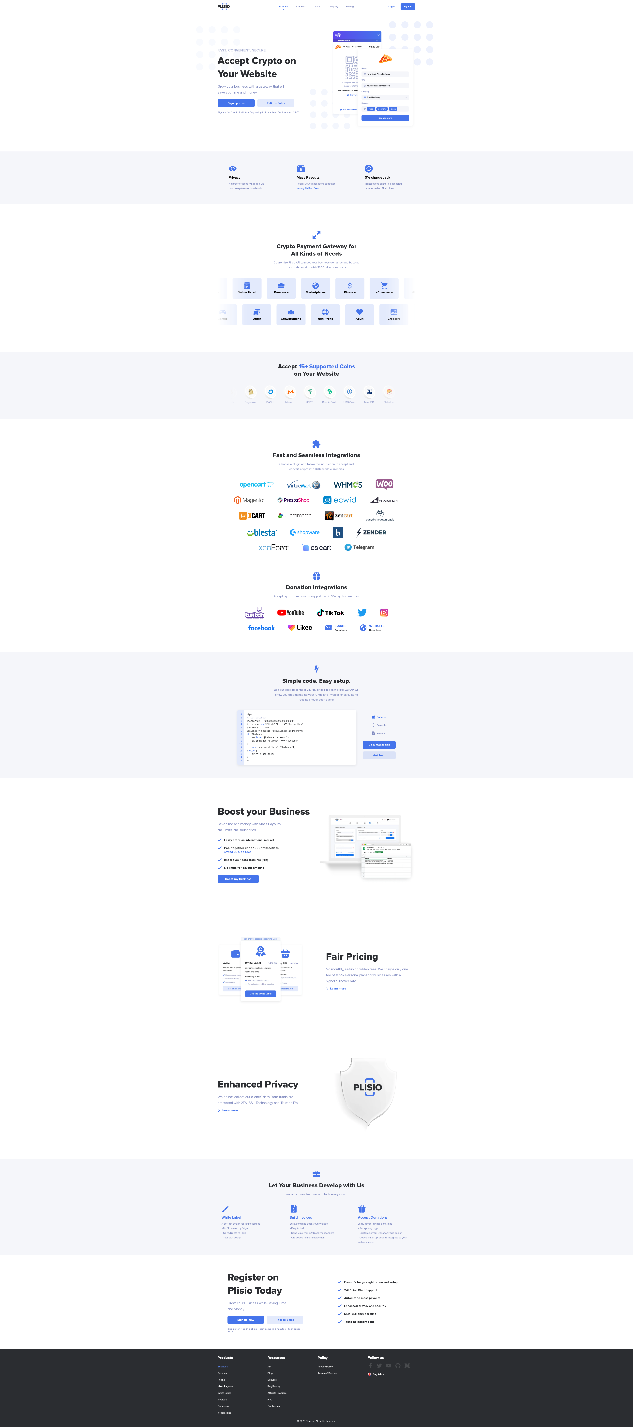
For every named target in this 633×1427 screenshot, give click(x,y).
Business (223, 1366)
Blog (270, 1373)
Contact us (274, 1406)
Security (272, 1379)
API (269, 1366)
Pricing (350, 6)
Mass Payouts (225, 1386)
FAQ (270, 1399)
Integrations (224, 1412)
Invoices (222, 1399)
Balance (381, 717)
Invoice (381, 733)
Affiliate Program (277, 1393)
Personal (222, 1373)
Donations (223, 1406)
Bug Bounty (274, 1386)
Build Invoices (301, 1217)
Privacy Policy (325, 1366)
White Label (231, 1217)
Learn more (338, 988)
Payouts (382, 725)
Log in (391, 6)
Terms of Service (327, 1373)
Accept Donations (373, 1217)
